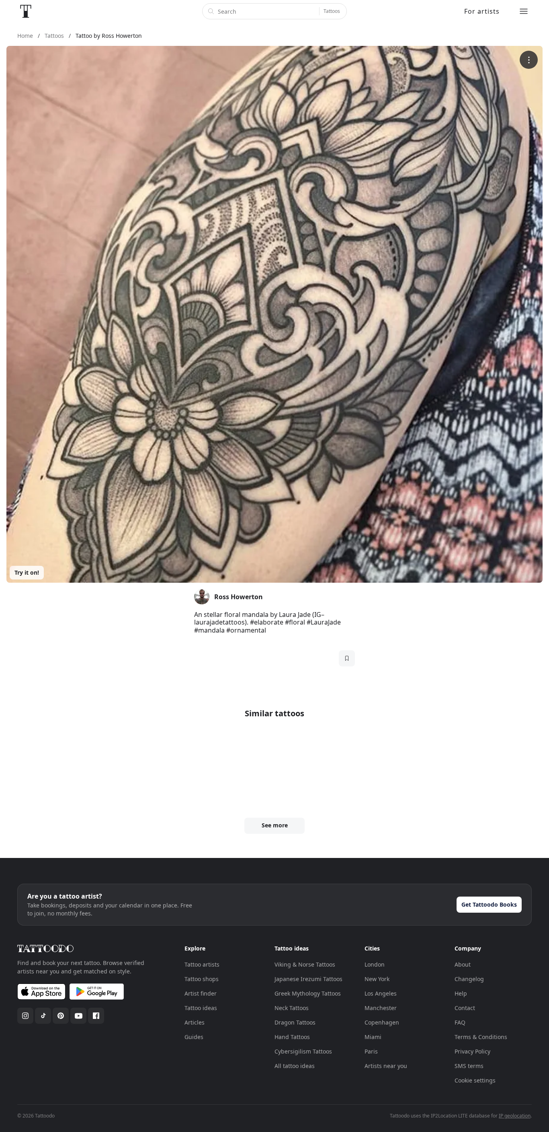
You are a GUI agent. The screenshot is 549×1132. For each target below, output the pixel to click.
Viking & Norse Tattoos (304, 964)
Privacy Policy (472, 1051)
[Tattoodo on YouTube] (78, 1016)
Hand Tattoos (292, 1037)
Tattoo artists (201, 964)
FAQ (460, 1022)
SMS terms (469, 1066)
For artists (482, 11)
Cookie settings (475, 1080)
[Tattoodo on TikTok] (43, 1016)
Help (461, 993)
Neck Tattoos (291, 1008)
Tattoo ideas (200, 1008)
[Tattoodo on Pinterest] (61, 1016)
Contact (465, 1008)
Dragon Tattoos (294, 1022)
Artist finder (200, 993)
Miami (373, 1037)
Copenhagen (382, 1022)
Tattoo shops (201, 979)
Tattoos (332, 11)
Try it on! (26, 572)
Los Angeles (381, 993)
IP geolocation (515, 1115)
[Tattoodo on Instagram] (25, 1016)
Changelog (469, 979)
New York (377, 979)
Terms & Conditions (481, 1037)
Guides (193, 1037)
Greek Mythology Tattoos (307, 993)
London (375, 964)
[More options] (529, 60)
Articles (194, 1022)
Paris (371, 1051)
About (463, 964)
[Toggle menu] (524, 11)
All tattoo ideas (294, 1066)
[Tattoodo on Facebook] (96, 1016)
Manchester (381, 1008)
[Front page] (26, 11)
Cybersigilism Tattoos (303, 1051)
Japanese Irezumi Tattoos (308, 979)
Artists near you (386, 1066)
